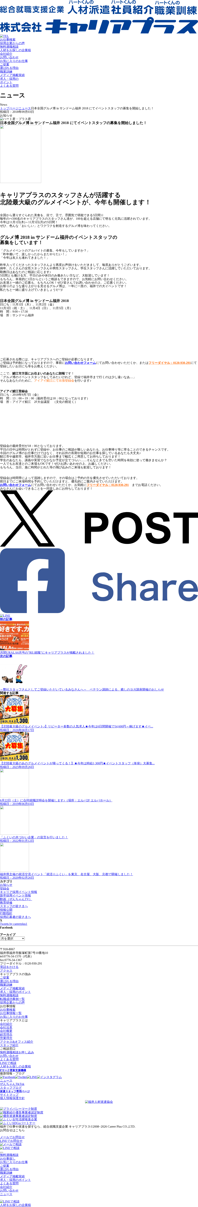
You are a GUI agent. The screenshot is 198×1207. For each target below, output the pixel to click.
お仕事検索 (7, 39)
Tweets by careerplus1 (13, 923)
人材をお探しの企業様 (15, 50)
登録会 (4, 888)
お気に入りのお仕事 (14, 61)
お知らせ (6, 884)
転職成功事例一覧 (12, 999)
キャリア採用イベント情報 (18, 892)
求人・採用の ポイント (9, 80)
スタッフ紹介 (9, 1045)
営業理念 (6, 1038)
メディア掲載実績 (12, 75)
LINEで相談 (8, 1063)
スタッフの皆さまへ (14, 906)
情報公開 (6, 909)
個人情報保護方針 (12, 1098)
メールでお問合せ (12, 1137)
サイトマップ (9, 1094)
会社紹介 (6, 53)
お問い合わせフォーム (80, 362)
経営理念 (6, 1034)
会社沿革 (6, 1027)
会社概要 (6, 1031)
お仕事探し (7, 1158)
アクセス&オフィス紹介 (16, 1041)
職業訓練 (6, 71)
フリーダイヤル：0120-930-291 (169, 362)
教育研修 (6, 902)
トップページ (9, 108)
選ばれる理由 (9, 68)
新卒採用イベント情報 (15, 895)
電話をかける (9, 967)
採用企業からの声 (12, 43)
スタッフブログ (11, 1087)
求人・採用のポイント (15, 991)
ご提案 (4, 64)
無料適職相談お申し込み (17, 1052)
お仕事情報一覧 (11, 1013)
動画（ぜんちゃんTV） (16, 899)
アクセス (6, 970)
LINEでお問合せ (11, 1140)
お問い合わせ (9, 57)
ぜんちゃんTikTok (12, 1084)
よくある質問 (9, 85)
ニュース (25, 108)
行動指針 (6, 913)
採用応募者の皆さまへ (15, 917)
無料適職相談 (9, 46)
